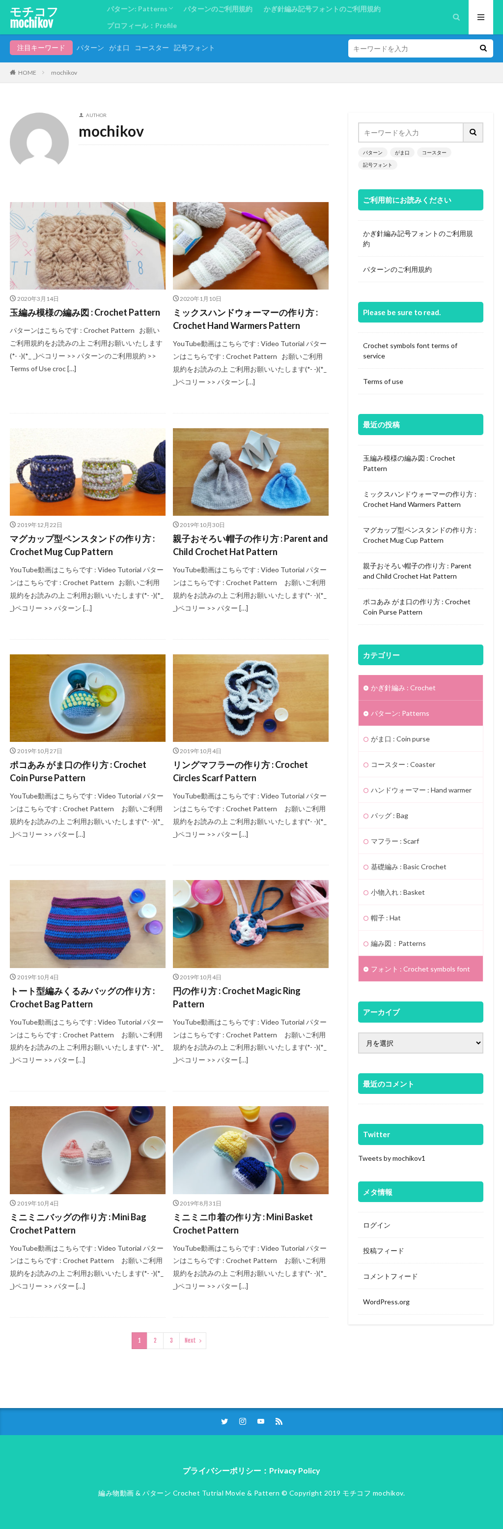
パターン (90, 47)
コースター (152, 47)
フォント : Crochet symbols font (420, 969)
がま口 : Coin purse (400, 739)
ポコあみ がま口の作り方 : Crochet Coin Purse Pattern (78, 771)
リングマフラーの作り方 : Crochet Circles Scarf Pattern (240, 771)
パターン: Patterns (137, 8)
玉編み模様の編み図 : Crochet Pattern (85, 312)
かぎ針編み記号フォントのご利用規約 (322, 8)
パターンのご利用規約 (218, 8)
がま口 (119, 47)
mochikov (64, 72)
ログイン (377, 1225)
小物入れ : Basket (398, 892)
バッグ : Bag (389, 815)
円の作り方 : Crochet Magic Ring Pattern (237, 997)
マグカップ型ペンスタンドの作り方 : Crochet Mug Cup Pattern (82, 545)
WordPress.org (386, 1301)
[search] (483, 48)
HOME (27, 72)
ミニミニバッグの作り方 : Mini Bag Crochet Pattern (78, 1223)
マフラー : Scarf (395, 841)
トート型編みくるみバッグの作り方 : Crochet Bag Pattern (82, 997)
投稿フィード (383, 1250)
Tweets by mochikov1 (391, 1158)
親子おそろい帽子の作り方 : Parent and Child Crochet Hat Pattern (250, 545)
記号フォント (194, 47)
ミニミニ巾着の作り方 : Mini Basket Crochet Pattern (243, 1223)
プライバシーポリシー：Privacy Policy (251, 1470)
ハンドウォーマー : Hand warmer (421, 790)
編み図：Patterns (398, 943)
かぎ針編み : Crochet (403, 687)
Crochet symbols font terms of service (410, 350)
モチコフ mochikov (34, 17)
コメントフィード (390, 1276)
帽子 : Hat (386, 917)
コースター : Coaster (403, 764)
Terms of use (383, 381)
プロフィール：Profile (142, 25)
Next (190, 1340)
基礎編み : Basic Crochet (409, 866)
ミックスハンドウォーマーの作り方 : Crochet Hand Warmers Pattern (245, 319)
